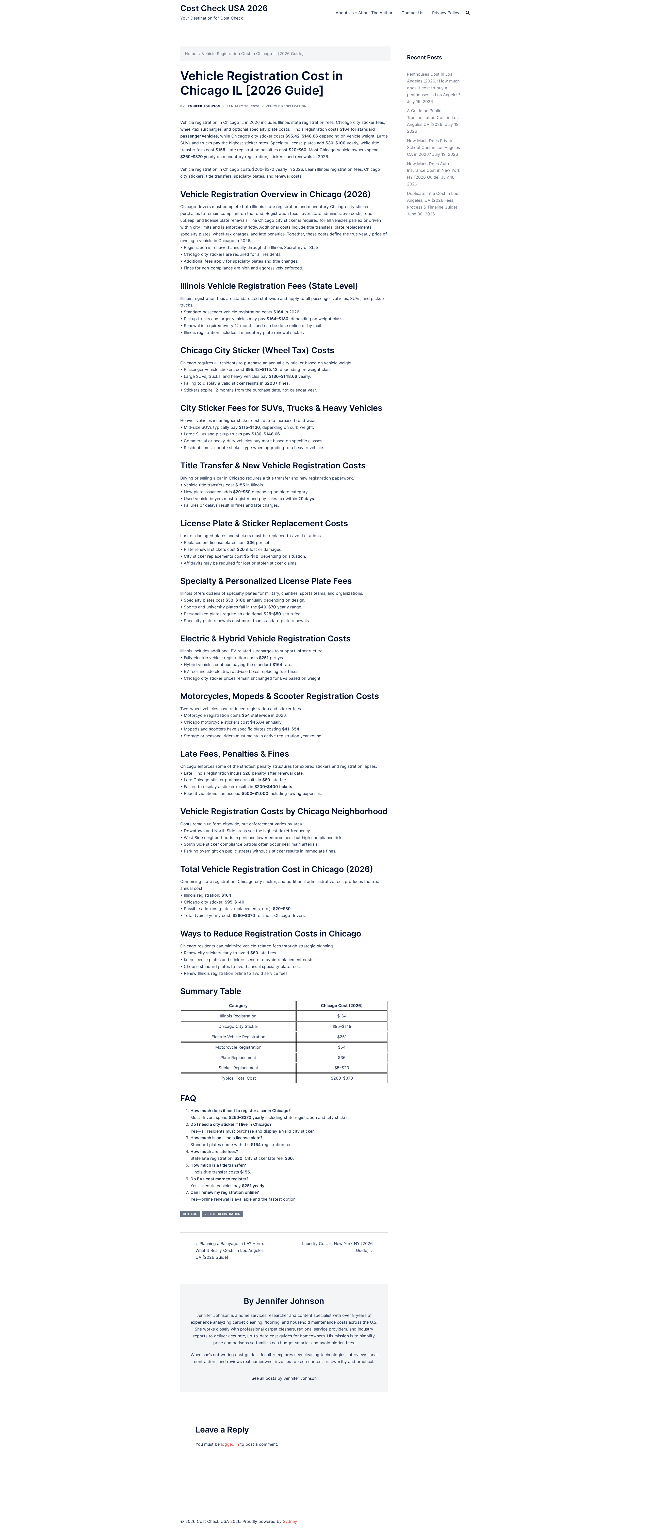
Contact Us (412, 12)
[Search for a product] (468, 13)
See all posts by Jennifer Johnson (284, 1378)
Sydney (290, 1521)
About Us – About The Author (364, 12)
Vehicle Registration (286, 106)
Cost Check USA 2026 (224, 8)
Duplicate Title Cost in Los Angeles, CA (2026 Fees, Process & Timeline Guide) (432, 200)
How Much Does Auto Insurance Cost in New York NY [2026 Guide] (433, 170)
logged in (230, 1444)
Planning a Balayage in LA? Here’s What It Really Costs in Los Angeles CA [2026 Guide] (230, 1250)
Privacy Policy (445, 12)
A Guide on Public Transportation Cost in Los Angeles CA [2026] (433, 117)
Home (190, 53)
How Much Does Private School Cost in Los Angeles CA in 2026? (433, 147)
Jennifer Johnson (203, 106)
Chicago (190, 1214)
